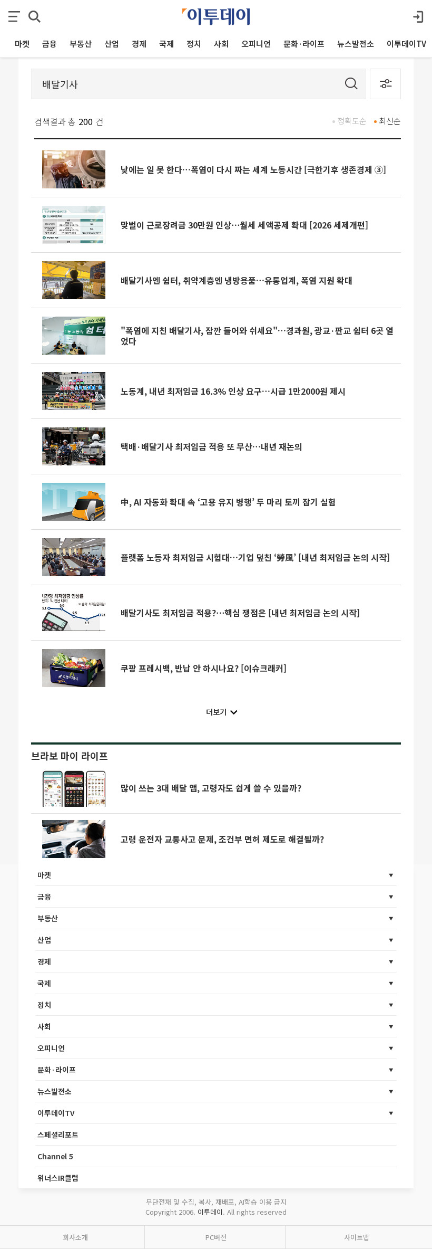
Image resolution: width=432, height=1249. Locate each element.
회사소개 (75, 1237)
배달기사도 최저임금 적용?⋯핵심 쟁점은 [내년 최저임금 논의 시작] (240, 612)
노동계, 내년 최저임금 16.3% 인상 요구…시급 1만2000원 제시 (233, 391)
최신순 (390, 120)
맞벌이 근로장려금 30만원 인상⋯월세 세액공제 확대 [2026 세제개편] (244, 224)
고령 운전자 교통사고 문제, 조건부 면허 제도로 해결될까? (222, 839)
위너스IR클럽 (57, 1177)
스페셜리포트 (57, 1134)
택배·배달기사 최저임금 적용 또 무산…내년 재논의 (211, 446)
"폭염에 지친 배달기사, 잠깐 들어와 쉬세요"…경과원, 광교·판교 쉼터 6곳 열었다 (257, 335)
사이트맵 (356, 1237)
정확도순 (352, 120)
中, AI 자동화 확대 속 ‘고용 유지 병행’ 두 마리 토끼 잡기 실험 (228, 501)
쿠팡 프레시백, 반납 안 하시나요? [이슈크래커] (204, 668)
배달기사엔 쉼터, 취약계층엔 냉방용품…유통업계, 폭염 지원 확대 (236, 280)
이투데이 (210, 1212)
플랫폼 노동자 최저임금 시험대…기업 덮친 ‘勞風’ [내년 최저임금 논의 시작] (255, 557)
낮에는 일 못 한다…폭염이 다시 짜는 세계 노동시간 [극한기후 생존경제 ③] (253, 169)
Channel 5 (55, 1156)
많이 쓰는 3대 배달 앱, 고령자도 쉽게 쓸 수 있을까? (211, 787)
